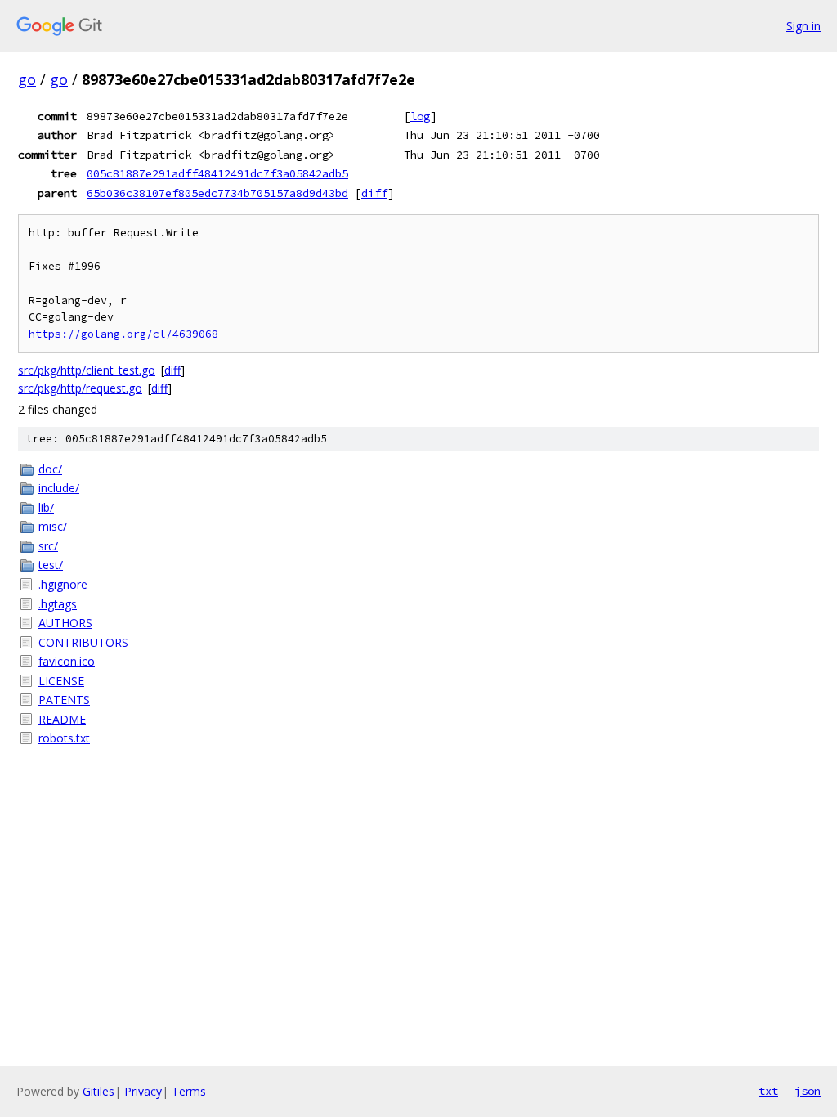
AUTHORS (65, 622)
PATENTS (64, 699)
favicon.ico (66, 661)
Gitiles (98, 1091)
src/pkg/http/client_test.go (86, 370)
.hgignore (62, 584)
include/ (58, 488)
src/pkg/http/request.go (80, 388)
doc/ (50, 469)
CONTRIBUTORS (83, 642)
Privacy (143, 1091)
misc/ (52, 526)
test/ (50, 564)
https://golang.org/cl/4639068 (123, 334)
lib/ (46, 507)
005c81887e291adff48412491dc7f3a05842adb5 (217, 173)
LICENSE (61, 681)
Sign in (803, 26)
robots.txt (64, 738)
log (420, 116)
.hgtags (57, 604)
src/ (48, 546)
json (807, 1090)
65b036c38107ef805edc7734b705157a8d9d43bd (217, 193)
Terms (189, 1091)
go (27, 79)
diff (374, 193)
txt (768, 1090)
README (62, 719)
